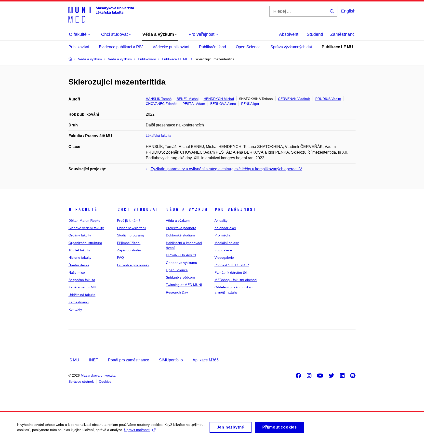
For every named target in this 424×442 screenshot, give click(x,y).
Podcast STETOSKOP (231, 265)
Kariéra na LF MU (82, 287)
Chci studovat (138, 209)
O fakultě (82, 209)
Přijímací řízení (128, 243)
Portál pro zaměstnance (128, 360)
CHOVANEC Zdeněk (161, 104)
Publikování (78, 47)
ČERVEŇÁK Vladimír (294, 99)
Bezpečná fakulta (81, 280)
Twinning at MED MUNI (184, 285)
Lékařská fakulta (158, 135)
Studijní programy (131, 235)
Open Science (248, 47)
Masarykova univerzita (98, 375)
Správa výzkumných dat (291, 47)
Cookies (105, 381)
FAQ (120, 257)
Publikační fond (212, 47)
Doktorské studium (180, 235)
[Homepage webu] (101, 14)
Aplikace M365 (206, 360)
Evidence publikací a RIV (121, 47)
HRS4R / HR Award (181, 255)
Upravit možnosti (137, 430)
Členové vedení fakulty (86, 228)
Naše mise (76, 272)
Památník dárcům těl (230, 272)
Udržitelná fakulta (81, 295)
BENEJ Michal (188, 99)
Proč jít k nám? (128, 220)
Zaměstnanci (343, 34)
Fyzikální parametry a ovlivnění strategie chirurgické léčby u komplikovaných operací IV (226, 169)
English (348, 11)
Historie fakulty (79, 257)
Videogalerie (224, 257)
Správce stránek (81, 381)
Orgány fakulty (79, 235)
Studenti (315, 34)
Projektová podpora (181, 228)
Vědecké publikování (171, 47)
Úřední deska (78, 265)
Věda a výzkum (186, 209)
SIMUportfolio (171, 360)
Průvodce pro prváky (133, 265)
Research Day (177, 292)
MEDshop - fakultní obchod (235, 280)
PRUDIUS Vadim (328, 99)
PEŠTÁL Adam (194, 104)
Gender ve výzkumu (181, 263)
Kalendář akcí (225, 228)
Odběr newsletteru (131, 228)
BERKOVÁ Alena (223, 104)
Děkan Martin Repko (84, 220)
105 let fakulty (79, 250)
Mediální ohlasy (226, 243)
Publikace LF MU (337, 47)
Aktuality (220, 220)
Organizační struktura (85, 243)
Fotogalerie (223, 250)
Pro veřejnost (235, 209)
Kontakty (75, 309)
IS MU (73, 360)
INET (93, 360)
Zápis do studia (129, 250)
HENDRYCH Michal (219, 99)
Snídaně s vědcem (180, 277)
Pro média (222, 235)
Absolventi (289, 34)
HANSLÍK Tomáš (159, 99)
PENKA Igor (250, 104)
